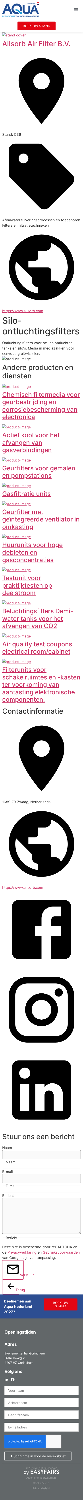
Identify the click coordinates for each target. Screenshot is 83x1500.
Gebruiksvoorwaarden (61, 1252)
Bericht (8, 1195)
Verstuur (22, 1275)
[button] (76, 9)
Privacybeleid (41, 1488)
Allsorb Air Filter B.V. (36, 43)
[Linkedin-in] (6, 1380)
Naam (7, 1147)
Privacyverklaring (22, 1252)
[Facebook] (13, 1380)
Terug (17, 1290)
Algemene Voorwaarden (41, 1477)
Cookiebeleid (41, 1483)
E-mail (7, 1171)
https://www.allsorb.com (22, 311)
